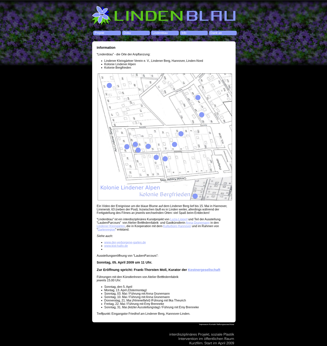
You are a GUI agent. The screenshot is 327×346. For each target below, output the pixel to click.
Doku (127, 33)
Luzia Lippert (179, 219)
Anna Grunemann (198, 222)
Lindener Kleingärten (111, 226)
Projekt (99, 33)
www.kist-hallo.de (116, 245)
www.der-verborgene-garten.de (125, 242)
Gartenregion (106, 229)
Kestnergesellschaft (204, 270)
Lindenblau (163, 16)
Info (183, 33)
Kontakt (212, 324)
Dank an (216, 33)
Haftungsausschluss (225, 324)
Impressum (204, 324)
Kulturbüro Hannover (177, 226)
